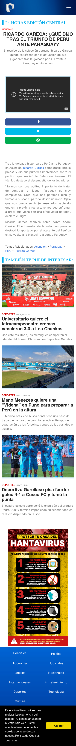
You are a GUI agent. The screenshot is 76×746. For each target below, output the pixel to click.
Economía (20, 663)
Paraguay (56, 246)
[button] (68, 7)
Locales (19, 673)
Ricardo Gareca (33, 167)
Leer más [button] (11, 740)
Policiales (20, 653)
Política (56, 654)
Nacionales (56, 673)
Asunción (40, 246)
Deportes (20, 691)
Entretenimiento (56, 682)
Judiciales (56, 663)
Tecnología (56, 691)
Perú (8, 251)
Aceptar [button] (58, 725)
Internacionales (20, 682)
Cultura (20, 701)
